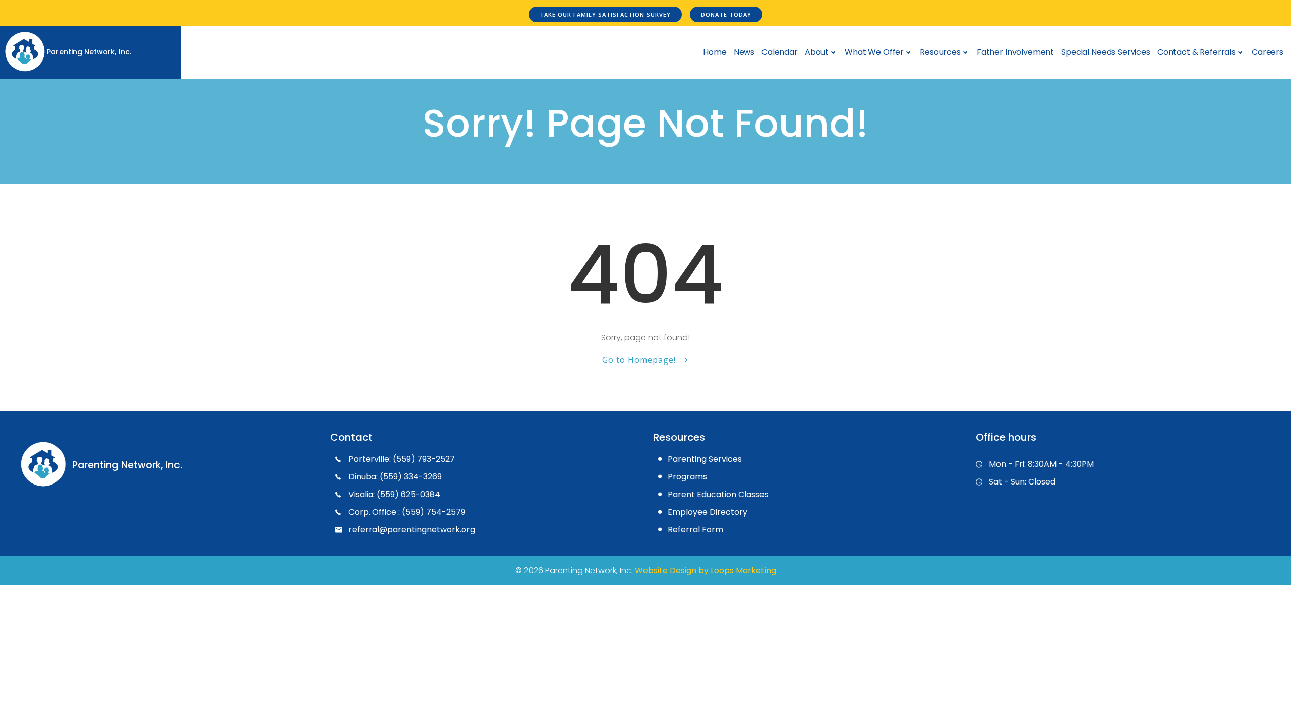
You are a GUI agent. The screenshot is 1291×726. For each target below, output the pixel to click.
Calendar (779, 52)
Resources (940, 52)
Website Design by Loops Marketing (705, 570)
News (744, 52)
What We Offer (874, 52)
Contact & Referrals (1196, 52)
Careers (1267, 52)
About (817, 52)
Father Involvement (1015, 52)
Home (714, 52)
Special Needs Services (1105, 52)
